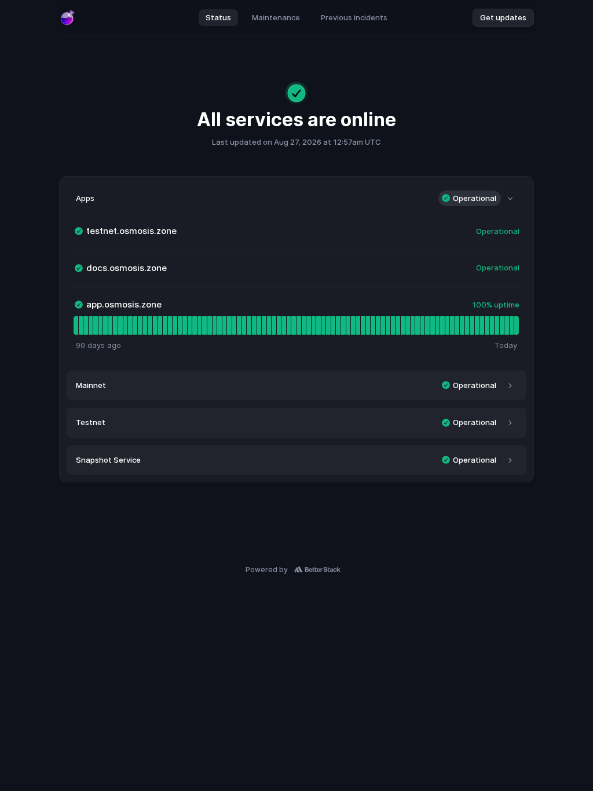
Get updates (503, 17)
